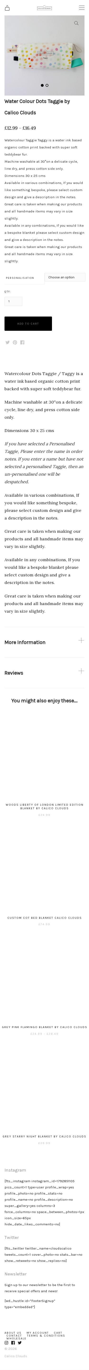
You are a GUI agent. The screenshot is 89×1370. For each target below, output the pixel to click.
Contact (14, 1335)
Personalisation (20, 278)
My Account (38, 1332)
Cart (58, 1332)
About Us (13, 1332)
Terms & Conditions (46, 1335)
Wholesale (16, 1338)
